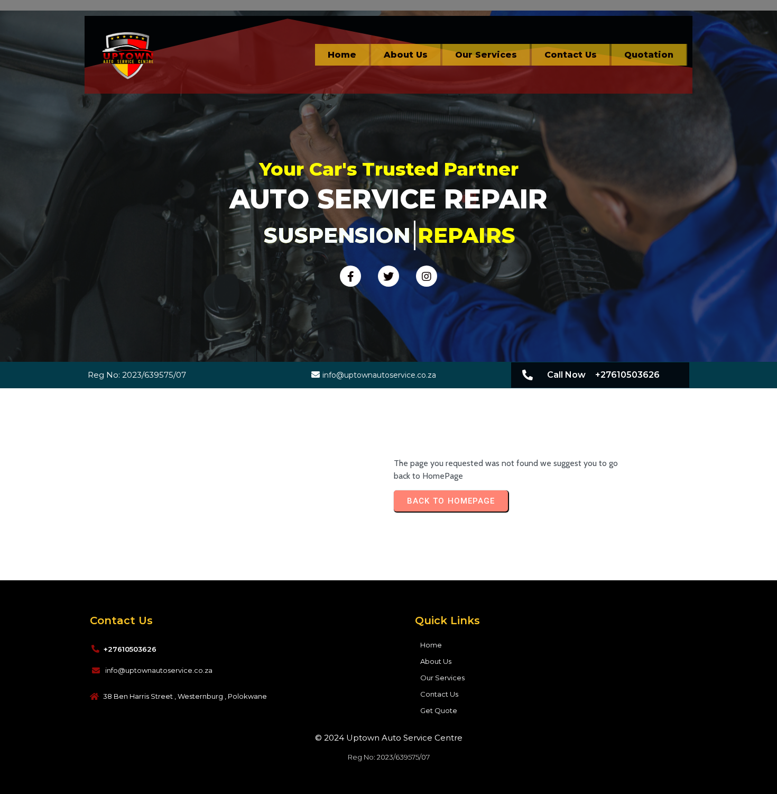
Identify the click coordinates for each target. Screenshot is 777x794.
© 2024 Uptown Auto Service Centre (388, 738)
